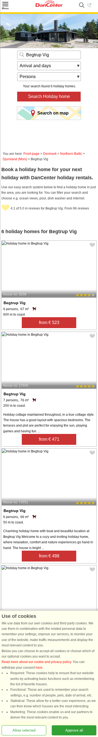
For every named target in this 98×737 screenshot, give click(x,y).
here (39, 668)
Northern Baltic (71, 154)
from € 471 (49, 439)
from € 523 (49, 322)
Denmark (50, 154)
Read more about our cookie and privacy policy (36, 662)
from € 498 (49, 556)
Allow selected (24, 730)
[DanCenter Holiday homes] (49, 6)
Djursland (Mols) (15, 159)
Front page (31, 154)
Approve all (74, 730)
